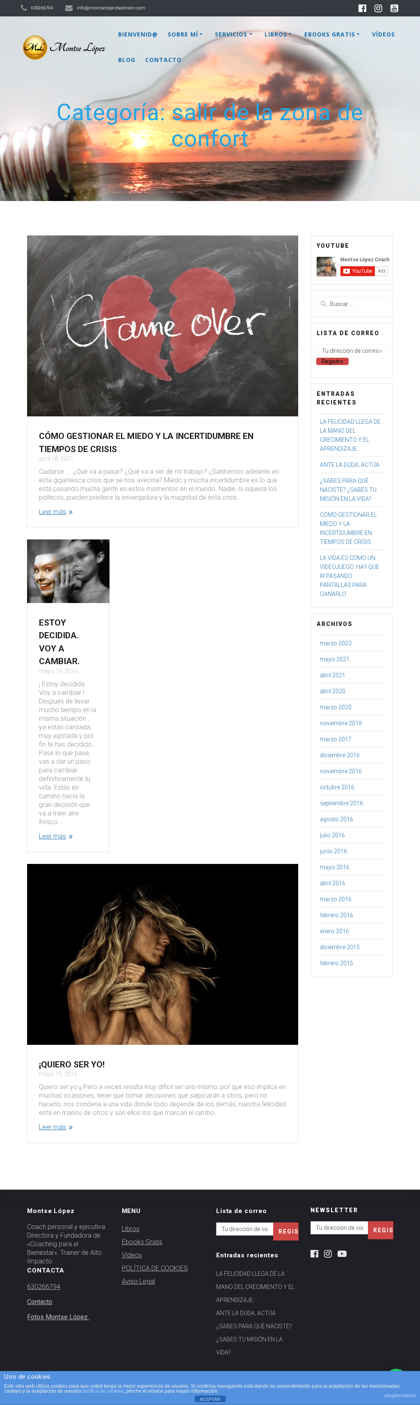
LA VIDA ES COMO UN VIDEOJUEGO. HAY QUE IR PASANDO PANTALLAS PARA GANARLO (349, 576)
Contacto (163, 60)
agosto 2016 (336, 819)
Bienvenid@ (138, 34)
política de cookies (103, 1391)
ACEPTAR (210, 1399)
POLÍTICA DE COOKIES (155, 1268)
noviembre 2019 (341, 723)
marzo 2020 (336, 707)
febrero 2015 (336, 963)
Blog (126, 60)
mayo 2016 (334, 867)
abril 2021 (332, 675)
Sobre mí (183, 34)
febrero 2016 (336, 915)
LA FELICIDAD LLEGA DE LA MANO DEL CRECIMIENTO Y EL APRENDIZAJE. (255, 1286)
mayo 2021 (334, 659)
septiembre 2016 (341, 803)
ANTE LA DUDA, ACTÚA (349, 464)
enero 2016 (334, 931)
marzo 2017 (336, 739)
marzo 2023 (336, 643)
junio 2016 (333, 851)
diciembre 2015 (340, 947)
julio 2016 (332, 835)
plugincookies (400, 1395)
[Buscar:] (351, 304)
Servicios (231, 34)
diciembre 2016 (340, 755)
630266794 (43, 1287)
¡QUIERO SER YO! (72, 1064)
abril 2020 (332, 691)
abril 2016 (332, 883)
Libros (276, 34)
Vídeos (383, 34)
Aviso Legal (138, 1281)
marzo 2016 (336, 899)
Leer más (52, 512)
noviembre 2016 (341, 771)
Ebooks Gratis (329, 34)
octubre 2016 (337, 787)
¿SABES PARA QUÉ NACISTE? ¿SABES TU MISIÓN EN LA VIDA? (348, 489)
